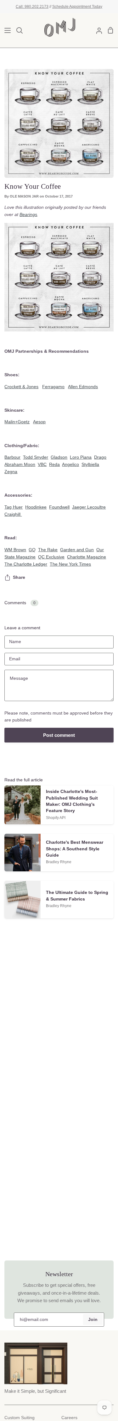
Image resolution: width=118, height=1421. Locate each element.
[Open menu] (5, 30)
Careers (69, 1417)
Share (19, 577)
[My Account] (96, 30)
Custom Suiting (19, 1417)
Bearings (28, 214)
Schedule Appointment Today (77, 6)
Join (93, 1319)
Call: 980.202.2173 (32, 6)
